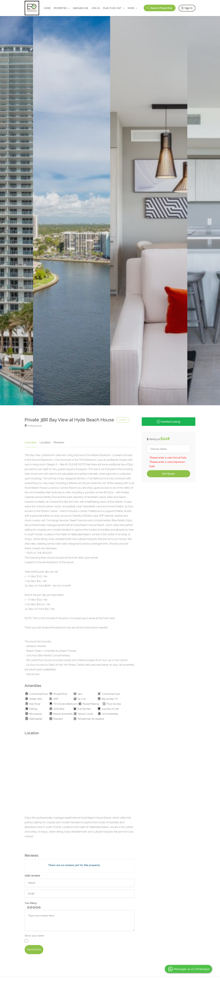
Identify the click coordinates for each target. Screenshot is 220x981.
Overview (31, 442)
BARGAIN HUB (80, 8)
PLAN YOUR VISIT (112, 8)
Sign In (188, 8)
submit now (34, 949)
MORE (131, 8)
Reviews (59, 442)
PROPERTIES (60, 8)
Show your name (34, 935)
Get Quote (168, 473)
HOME (47, 8)
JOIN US (95, 8)
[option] (71, 209)
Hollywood (35, 425)
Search (161, 8)
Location (45, 442)
